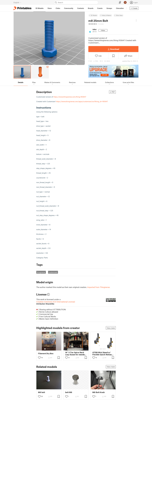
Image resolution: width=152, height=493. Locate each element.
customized (53, 272)
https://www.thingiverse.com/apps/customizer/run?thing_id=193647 (82, 101)
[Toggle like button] (39, 357)
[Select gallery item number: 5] (52, 348)
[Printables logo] (22, 8)
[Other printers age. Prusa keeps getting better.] (113, 71)
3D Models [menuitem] (39, 8)
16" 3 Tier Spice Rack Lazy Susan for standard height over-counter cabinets (75, 353)
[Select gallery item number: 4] (50, 348)
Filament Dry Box (45, 353)
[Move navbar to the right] (126, 8)
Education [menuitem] (120, 8)
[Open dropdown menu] (136, 20)
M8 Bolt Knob (98, 392)
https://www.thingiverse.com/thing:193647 (69, 97)
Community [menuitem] (68, 8)
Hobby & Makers (106, 15)
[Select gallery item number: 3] (76, 348)
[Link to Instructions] (52, 107)
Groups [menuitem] (109, 8)
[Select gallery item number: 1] (45, 348)
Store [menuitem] (50, 8)
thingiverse (41, 272)
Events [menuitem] (99, 8)
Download (114, 49)
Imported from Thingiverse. (98, 287)
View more (111, 328)
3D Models (94, 15)
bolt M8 (68, 392)
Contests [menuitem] (80, 8)
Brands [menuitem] (90, 8)
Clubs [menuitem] (58, 8)
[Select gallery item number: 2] (47, 348)
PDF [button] (113, 92)
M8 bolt (41, 392)
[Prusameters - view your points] (125, 2)
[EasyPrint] (120, 2)
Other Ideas (119, 15)
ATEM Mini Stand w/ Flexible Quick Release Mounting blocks (102, 353)
